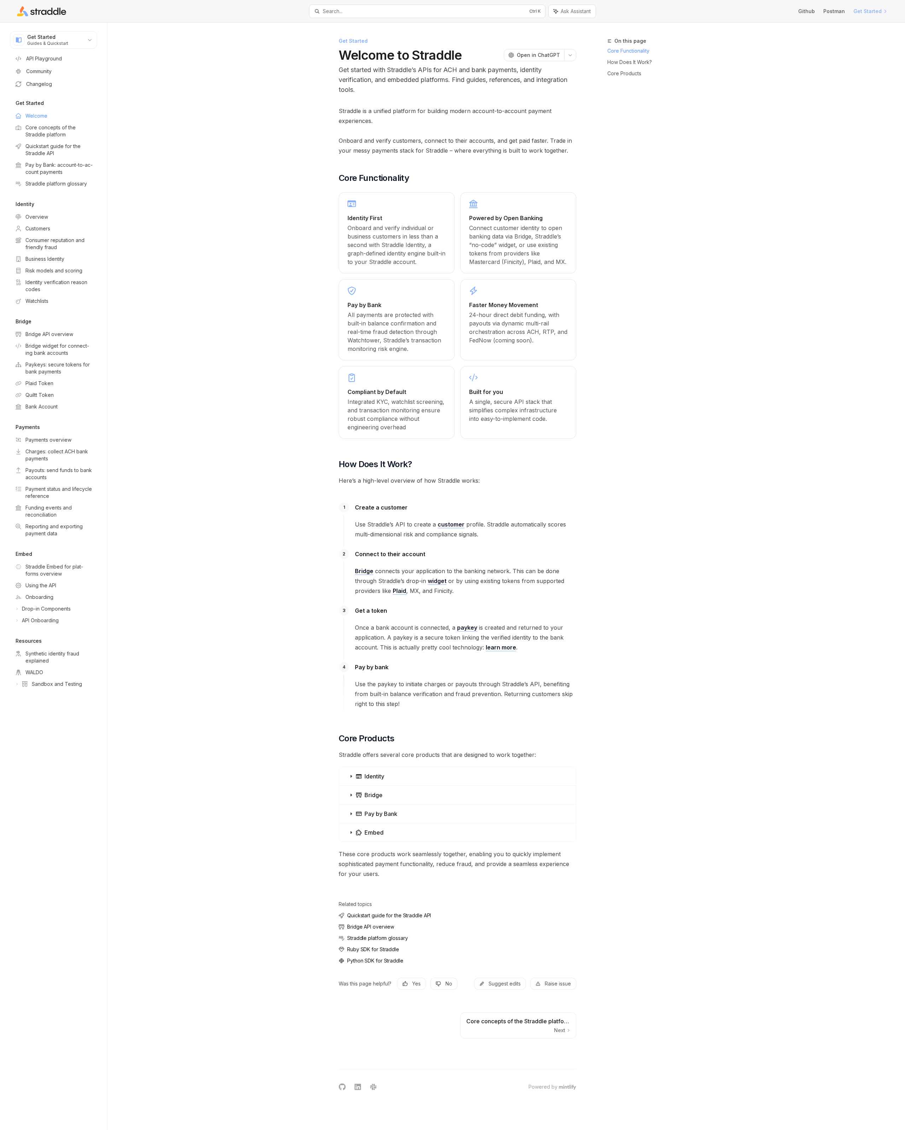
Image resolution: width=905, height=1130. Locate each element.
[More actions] (570, 55)
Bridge (364, 571)
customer (451, 524)
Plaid (399, 590)
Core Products (624, 73)
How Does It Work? (629, 62)
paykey (467, 627)
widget (437, 580)
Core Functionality (628, 51)
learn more (501, 647)
